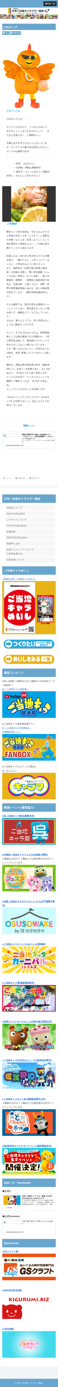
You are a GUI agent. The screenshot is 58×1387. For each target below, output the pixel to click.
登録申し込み (13, 543)
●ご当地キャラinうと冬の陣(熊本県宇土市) (23, 1099)
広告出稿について (15, 559)
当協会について (14, 507)
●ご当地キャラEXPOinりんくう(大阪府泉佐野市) (27, 1060)
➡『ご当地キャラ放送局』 (15, 689)
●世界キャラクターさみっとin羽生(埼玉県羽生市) (27, 1021)
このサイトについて (16, 519)
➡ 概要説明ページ (11, 732)
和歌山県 (16, 33)
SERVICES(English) (16, 537)
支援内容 (10, 531)
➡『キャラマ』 (10, 770)
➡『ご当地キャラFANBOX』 (16, 728)
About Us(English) (15, 513)
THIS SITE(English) (16, 525)
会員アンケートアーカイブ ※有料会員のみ (20, 551)
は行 (7, 33)
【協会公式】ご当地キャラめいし (19, 579)
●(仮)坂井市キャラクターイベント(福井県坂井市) (27, 1146)
